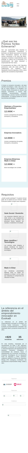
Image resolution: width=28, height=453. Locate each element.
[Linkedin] (20, 436)
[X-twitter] (24, 436)
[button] (24, 4)
